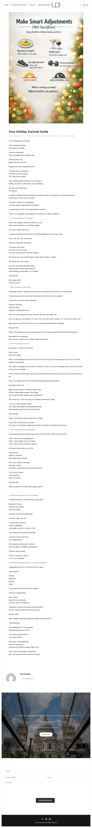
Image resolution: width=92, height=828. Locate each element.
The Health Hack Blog (19, 5)
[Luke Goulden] (56, 4)
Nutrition (50, 136)
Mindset (44, 136)
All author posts (27, 678)
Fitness (28, 136)
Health (38, 136)
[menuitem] (7, 5)
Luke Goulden (69, 136)
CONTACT (32, 5)
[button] (81, 5)
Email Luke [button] (46, 734)
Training (58, 136)
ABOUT (6, 5)
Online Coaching (44, 5)
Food (33, 136)
